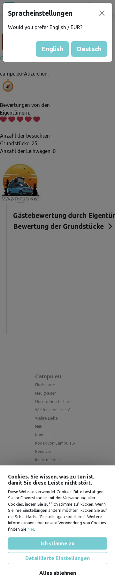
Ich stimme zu (58, 543)
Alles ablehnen (57, 573)
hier (30, 529)
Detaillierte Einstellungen (57, 558)
